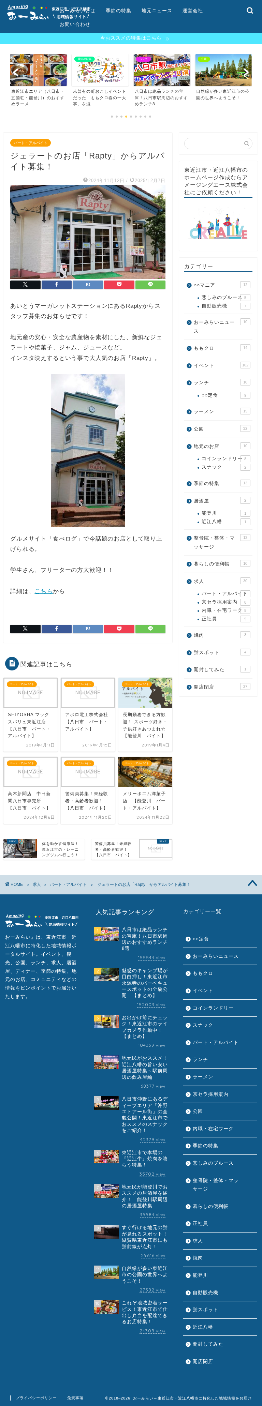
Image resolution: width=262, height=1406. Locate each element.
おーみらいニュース (220, 327)
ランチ (220, 382)
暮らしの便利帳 (220, 563)
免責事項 (75, 1398)
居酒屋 (220, 500)
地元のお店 (220, 446)
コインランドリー (224, 458)
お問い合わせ (75, 24)
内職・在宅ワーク (224, 610)
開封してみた (220, 669)
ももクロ (220, 348)
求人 (220, 581)
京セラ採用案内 (224, 602)
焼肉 (220, 635)
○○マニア (220, 285)
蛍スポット (220, 652)
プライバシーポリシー (36, 1398)
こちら (43, 591)
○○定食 (224, 395)
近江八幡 (224, 521)
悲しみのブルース (224, 297)
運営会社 (193, 10)
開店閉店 (220, 687)
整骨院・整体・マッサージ (220, 542)
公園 (220, 429)
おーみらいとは (78, 10)
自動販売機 (224, 305)
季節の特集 (118, 10)
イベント (221, 365)
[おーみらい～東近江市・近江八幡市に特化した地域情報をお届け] (49, 20)
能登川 (224, 513)
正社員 (224, 618)
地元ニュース (157, 10)
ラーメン (220, 411)
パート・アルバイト (30, 143)
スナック (224, 467)
